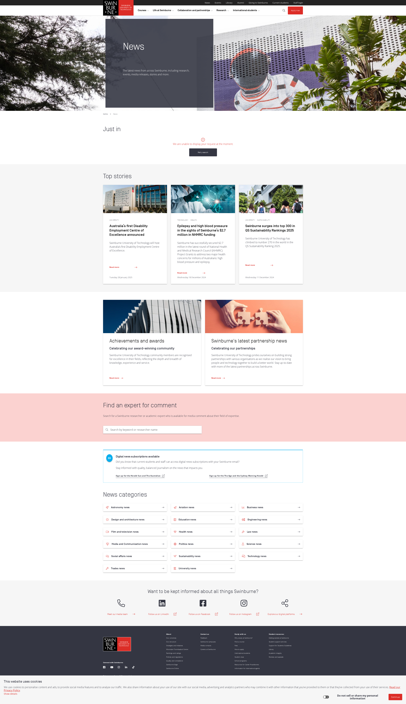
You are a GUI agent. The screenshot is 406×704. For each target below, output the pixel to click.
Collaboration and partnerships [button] (195, 11)
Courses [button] (143, 11)
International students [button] (246, 11)
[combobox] (156, 430)
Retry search (203, 152)
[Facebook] (104, 667)
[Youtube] (111, 667)
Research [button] (222, 11)
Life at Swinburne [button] (163, 11)
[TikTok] (133, 667)
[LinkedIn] (126, 667)
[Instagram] (119, 667)
